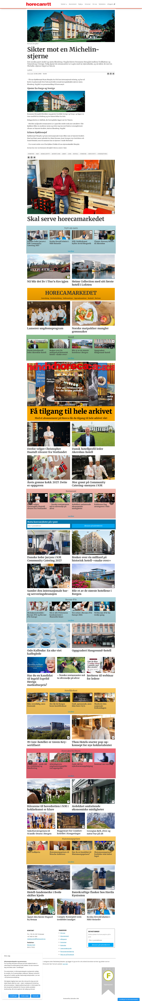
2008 (69, 154)
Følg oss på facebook (67, 954)
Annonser (88, 4)
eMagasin (110, 4)
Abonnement (72, 4)
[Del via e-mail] (113, 74)
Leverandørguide (65, 948)
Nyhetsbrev (102, 4)
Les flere (71, 251)
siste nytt (92, 154)
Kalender (63, 945)
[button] (30, 238)
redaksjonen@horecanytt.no (36, 939)
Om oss (94, 4)
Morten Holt (31, 945)
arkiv (64, 154)
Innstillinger (13, 996)
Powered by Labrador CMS (71, 998)
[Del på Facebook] (108, 74)
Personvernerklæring (67, 951)
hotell (75, 154)
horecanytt (45, 154)
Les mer (65, 964)
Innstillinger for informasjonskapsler (128, 999)
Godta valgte (25, 996)
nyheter (31, 154)
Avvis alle (35, 996)
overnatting (102, 154)
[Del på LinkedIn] (111, 74)
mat (37, 154)
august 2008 (56, 154)
